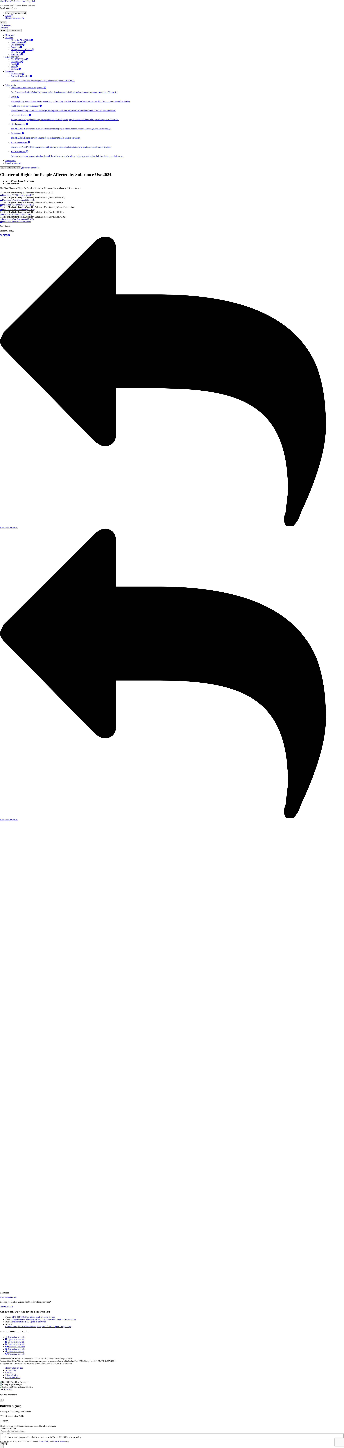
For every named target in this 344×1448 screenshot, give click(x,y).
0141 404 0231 (33, 1317)
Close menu (15, 30)
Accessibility (10, 1370)
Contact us (6, 25)
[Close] (1, 1400)
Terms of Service (59, 1441)
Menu (3, 23)
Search (8, 15)
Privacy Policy (11, 1375)
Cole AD (8, 1389)
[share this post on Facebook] (4, 235)
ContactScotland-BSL (28, 1322)
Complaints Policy (13, 1377)
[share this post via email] (9, 235)
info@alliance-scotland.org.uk (43, 1319)
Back (4, 30)
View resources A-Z (8, 1297)
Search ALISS (6, 1306)
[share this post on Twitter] (1, 235)
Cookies (8, 1373)
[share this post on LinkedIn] (6, 235)
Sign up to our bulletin (11, 168)
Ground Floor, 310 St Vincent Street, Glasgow (38, 1326)
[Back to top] (1, 1446)
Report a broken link (14, 1368)
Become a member (31, 168)
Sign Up (4, 1444)
